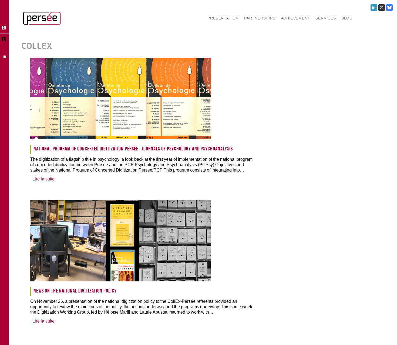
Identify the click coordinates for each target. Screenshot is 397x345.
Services (325, 18)
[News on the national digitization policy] (125, 240)
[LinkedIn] (374, 7)
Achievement (295, 18)
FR (4, 39)
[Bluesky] (389, 7)
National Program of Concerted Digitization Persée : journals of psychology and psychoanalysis (133, 149)
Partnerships (259, 18)
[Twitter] (381, 7)
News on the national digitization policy (75, 291)
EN (4, 28)
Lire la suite (43, 179)
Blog (347, 18)
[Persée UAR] (42, 18)
